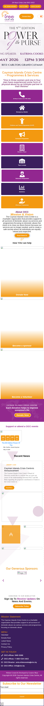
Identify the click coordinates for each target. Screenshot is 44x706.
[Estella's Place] (22, 148)
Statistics (22, 191)
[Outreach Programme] (22, 134)
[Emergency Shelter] (22, 108)
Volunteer (4, 635)
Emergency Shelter (22, 112)
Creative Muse (33, 673)
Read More (9, 487)
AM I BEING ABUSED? (10, 6)
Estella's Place (22, 152)
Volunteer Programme (22, 178)
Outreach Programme (22, 138)
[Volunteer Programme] (22, 174)
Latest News (6, 641)
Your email (4, 687)
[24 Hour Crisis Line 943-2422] (22, 94)
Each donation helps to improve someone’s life (22, 409)
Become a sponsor (22, 346)
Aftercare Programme (22, 205)
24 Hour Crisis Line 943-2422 (22, 98)
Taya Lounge (22, 165)
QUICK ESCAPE (35, 6)
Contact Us (5, 644)
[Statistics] (22, 187)
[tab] (11, 534)
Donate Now (26, 16)
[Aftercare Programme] (22, 201)
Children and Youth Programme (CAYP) (22, 125)
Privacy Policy (6, 647)
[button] (3, 580)
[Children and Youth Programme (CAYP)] (22, 121)
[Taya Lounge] (22, 161)
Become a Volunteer (22, 397)
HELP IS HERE (24, 6)
